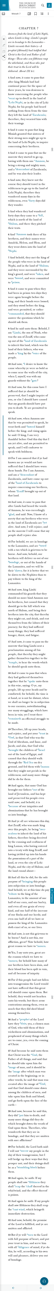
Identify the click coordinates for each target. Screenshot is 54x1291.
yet (45, 523)
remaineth (15, 719)
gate (34, 380)
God (11, 737)
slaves (18, 570)
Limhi (16, 332)
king (20, 353)
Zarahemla (39, 115)
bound (19, 278)
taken (40, 274)
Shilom (13, 224)
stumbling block (27, 1167)
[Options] (48, 14)
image (12, 1067)
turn (30, 1235)
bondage (14, 562)
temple (13, 662)
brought (13, 750)
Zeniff (20, 491)
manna (45, 766)
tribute (13, 894)
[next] (40, 1288)
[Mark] (4, 45)
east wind (19, 1209)
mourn (41, 946)
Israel (41, 750)
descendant (23, 169)
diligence (24, 1247)
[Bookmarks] (35, 14)
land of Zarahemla (36, 341)
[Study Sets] (29, 14)
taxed (43, 546)
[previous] (13, 1288)
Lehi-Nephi (15, 102)
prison (16, 282)
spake (32, 681)
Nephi (12, 251)
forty (32, 201)
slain (23, 1023)
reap (18, 1186)
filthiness (34, 1182)
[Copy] (4, 51)
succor (25, 1151)
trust (42, 733)
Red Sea (28, 762)
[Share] (4, 56)
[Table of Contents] (3, 13)
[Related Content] (42, 14)
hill (41, 215)
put (21, 1115)
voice (36, 353)
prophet (25, 1019)
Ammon (40, 161)
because (13, 806)
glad (11, 514)
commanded (16, 314)
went (12, 98)
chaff (29, 1186)
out (35, 790)
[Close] (4, 39)
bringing (27, 881)
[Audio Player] (44, 1281)
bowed (31, 427)
